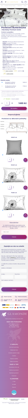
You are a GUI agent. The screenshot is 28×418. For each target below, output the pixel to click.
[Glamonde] (11, 2)
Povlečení (14, 375)
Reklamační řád (14, 350)
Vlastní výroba (8, 296)
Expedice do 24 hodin (8, 300)
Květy (25, 5)
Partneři (14, 387)
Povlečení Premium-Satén (10, 5)
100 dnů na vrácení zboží (23, 300)
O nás (14, 381)
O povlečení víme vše (14, 367)
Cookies (14, 355)
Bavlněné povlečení (14, 373)
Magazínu (13, 257)
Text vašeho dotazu (7, 280)
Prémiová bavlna (22, 296)
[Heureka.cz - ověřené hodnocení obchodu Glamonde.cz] (14, 393)
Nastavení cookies (14, 400)
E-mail (3, 274)
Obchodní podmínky (14, 347)
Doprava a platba (14, 358)
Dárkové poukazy (14, 361)
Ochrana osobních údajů (14, 353)
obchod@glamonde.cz (14, 324)
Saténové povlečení (14, 370)
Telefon (17, 274)
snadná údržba (9, 73)
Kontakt (14, 384)
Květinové (20, 5)
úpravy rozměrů (9, 71)
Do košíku (14, 108)
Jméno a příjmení (6, 268)
